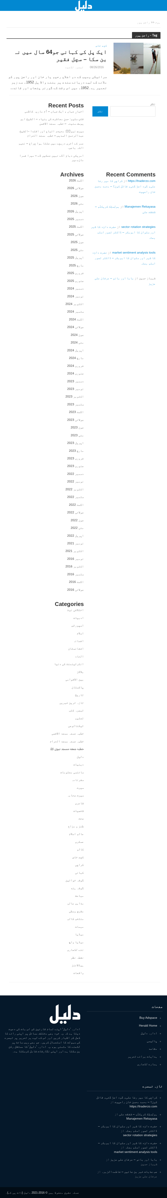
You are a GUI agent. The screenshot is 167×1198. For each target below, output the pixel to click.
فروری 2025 (75, 273)
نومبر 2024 (75, 296)
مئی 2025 (77, 250)
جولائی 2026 (75, 188)
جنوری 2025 (75, 281)
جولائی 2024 (75, 327)
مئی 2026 (77, 203)
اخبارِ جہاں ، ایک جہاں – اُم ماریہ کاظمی (54, 111)
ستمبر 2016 (75, 574)
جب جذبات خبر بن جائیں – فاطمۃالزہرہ (129, 1171)
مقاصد (153, 1048)
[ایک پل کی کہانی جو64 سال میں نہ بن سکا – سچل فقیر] (137, 58)
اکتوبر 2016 (74, 566)
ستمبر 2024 (75, 311)
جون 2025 (77, 242)
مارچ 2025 (76, 265)
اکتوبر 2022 (74, 489)
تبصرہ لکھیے (74, 67)
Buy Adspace (148, 1017)
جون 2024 (77, 335)
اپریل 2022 (75, 535)
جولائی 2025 (75, 234)
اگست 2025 (76, 226)
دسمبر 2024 (75, 288)
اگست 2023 (76, 412)
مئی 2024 (77, 342)
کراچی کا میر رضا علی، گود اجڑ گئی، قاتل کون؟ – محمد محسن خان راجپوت (125, 186)
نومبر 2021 (75, 543)
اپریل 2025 (75, 257)
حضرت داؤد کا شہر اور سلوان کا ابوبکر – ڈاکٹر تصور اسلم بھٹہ (123, 232)
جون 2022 (77, 520)
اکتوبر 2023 (74, 396)
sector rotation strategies (138, 226)
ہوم (157, 22)
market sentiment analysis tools (133, 252)
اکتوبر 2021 (74, 551)
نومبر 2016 (75, 558)
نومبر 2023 (75, 389)
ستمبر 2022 (75, 497)
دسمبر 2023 (75, 381)
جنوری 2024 (75, 373)
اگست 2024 (76, 319)
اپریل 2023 (75, 443)
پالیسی (152, 1041)
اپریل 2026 (75, 211)
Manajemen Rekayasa (140, 206)
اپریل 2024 (75, 350)
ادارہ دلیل (149, 1033)
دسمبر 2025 (75, 219)
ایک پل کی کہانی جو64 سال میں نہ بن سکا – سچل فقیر (60, 56)
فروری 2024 (75, 365)
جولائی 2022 (75, 512)
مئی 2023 (77, 435)
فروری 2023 (75, 458)
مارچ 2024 (76, 358)
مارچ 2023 (76, 450)
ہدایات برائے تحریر (142, 1056)
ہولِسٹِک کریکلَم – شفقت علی (138, 1114)
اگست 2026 (76, 180)
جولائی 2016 (75, 589)
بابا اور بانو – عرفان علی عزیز (133, 1159)
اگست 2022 (76, 504)
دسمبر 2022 (75, 473)
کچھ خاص (101, 45)
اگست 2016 (76, 582)
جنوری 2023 (75, 466)
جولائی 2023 (75, 419)
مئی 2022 (77, 528)
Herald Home (148, 1025)
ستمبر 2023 (75, 404)
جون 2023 (77, 427)
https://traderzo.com (141, 181)
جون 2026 (77, 196)
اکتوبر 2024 (74, 304)
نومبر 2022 (75, 481)
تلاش (152, 104)
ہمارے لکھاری (147, 1064)
